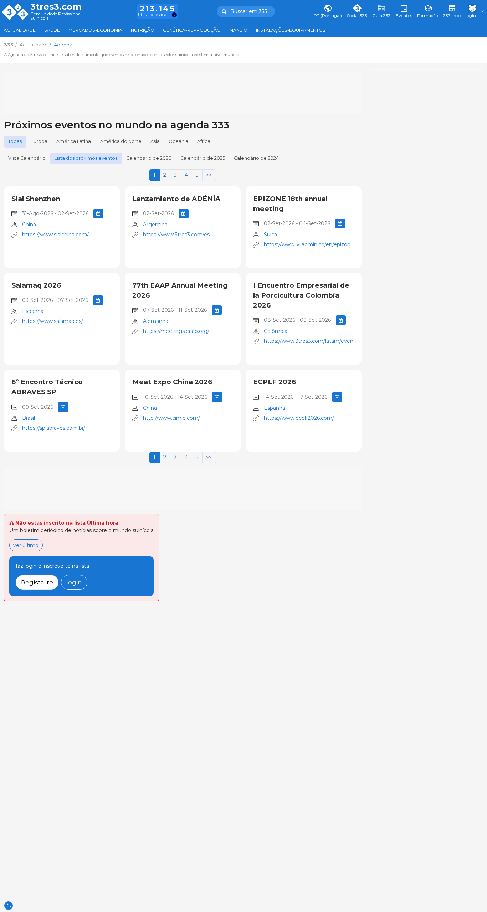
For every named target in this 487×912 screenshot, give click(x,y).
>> (209, 175)
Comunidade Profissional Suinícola (56, 16)
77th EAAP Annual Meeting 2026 (179, 290)
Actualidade (20, 30)
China (29, 224)
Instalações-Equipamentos (290, 30)
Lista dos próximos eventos (86, 158)
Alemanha (155, 321)
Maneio (238, 30)
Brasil (28, 418)
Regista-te (37, 582)
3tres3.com (55, 6)
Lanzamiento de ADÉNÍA (176, 199)
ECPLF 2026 (274, 382)
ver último (26, 545)
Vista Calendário (27, 158)
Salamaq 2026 (36, 285)
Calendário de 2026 (148, 158)
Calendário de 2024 (256, 158)
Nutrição (142, 30)
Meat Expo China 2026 (172, 382)
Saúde (52, 30)
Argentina (155, 224)
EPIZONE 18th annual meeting (290, 204)
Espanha (32, 311)
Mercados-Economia (95, 30)
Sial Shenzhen (35, 199)
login (74, 582)
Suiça (270, 234)
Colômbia (275, 331)
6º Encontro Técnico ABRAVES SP (47, 387)
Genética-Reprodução (192, 30)
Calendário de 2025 (202, 158)
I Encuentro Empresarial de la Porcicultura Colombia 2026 (301, 295)
